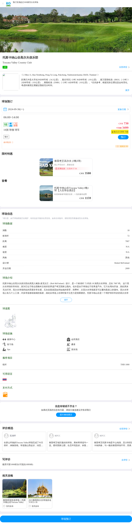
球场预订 (66, 519)
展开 (66, 300)
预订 (123, 137)
